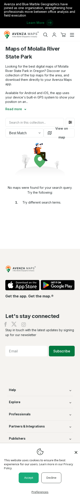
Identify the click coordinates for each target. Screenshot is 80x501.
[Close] (76, 450)
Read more (14, 109)
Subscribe (61, 351)
